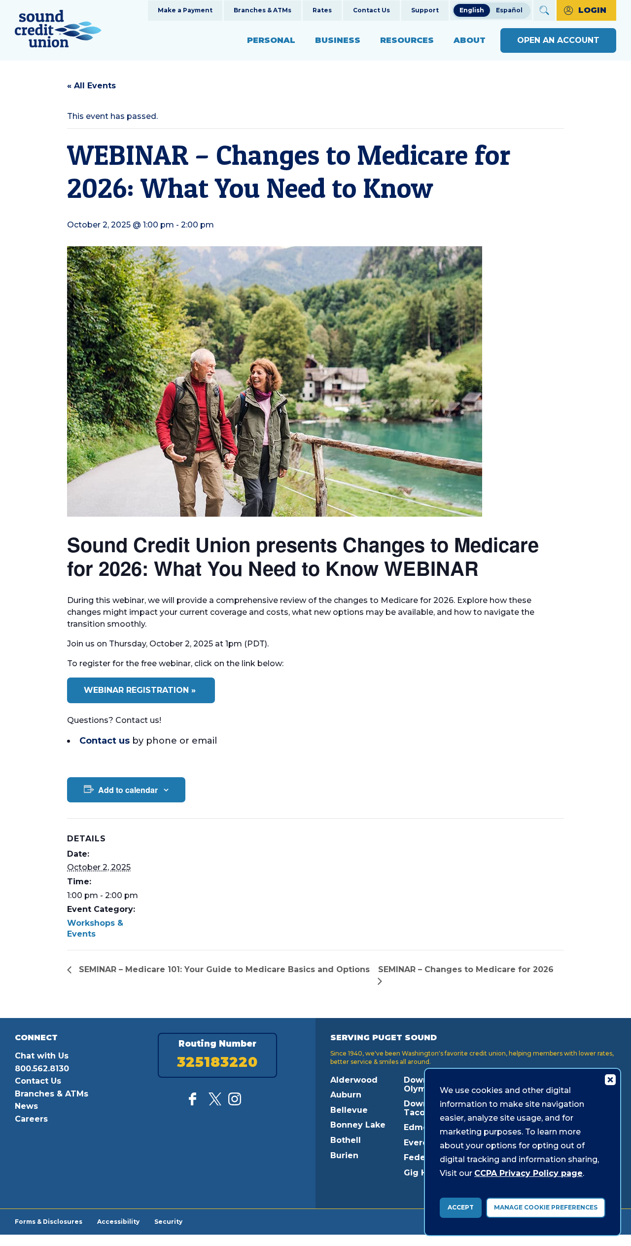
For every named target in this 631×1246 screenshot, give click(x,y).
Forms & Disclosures (48, 1221)
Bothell (345, 1140)
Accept (461, 1207)
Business (337, 40)
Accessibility (118, 1221)
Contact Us (371, 10)
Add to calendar (128, 789)
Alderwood (354, 1080)
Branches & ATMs (262, 10)
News (26, 1106)
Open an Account (558, 40)
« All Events (91, 85)
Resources (407, 40)
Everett (419, 1142)
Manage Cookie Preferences (545, 1207)
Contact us (104, 740)
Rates (322, 10)
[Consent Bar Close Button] (609, 1079)
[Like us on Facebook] (195, 1102)
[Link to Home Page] (58, 30)
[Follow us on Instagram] (234, 1102)
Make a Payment (185, 10)
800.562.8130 (42, 1068)
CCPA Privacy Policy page (528, 1173)
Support (425, 10)
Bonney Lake (358, 1125)
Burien (344, 1155)
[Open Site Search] (544, 10)
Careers (31, 1119)
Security (168, 1221)
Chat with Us (42, 1055)
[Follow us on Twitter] (215, 1102)
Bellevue (349, 1110)
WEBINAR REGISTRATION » (141, 690)
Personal (271, 40)
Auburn (345, 1094)
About (470, 40)
